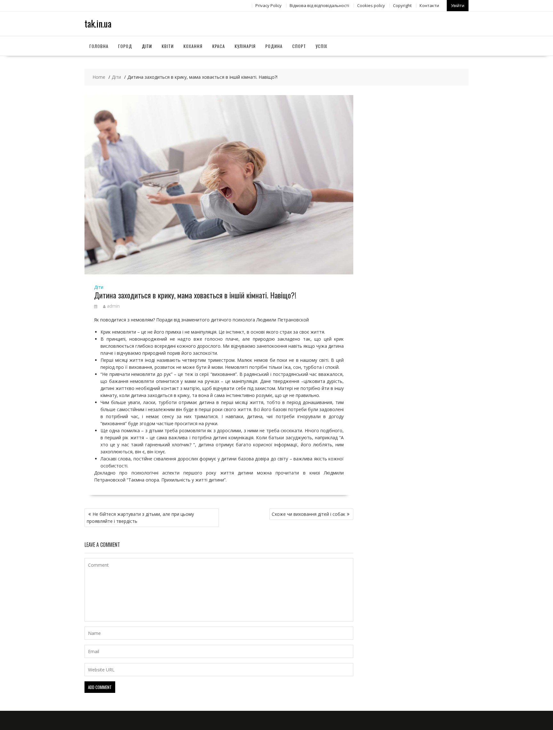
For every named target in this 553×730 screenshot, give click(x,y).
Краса (218, 46)
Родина (274, 46)
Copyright (402, 5)
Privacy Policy (268, 5)
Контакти (429, 5)
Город (125, 46)
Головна (98, 46)
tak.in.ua (97, 23)
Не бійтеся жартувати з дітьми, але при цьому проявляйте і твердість (140, 517)
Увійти (457, 5)
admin (113, 306)
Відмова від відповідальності (319, 5)
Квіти (168, 46)
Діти (147, 46)
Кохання (193, 46)
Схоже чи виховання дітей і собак (308, 514)
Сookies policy (371, 5)
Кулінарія (245, 46)
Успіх (321, 46)
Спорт (299, 46)
